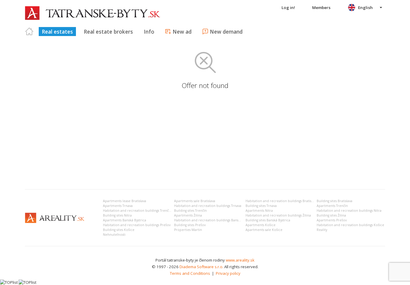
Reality (322, 230)
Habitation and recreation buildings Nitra (349, 210)
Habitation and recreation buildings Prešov (136, 225)
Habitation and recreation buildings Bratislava (281, 201)
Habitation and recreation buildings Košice (350, 225)
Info (149, 31)
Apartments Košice (261, 225)
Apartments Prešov (332, 220)
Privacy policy (228, 273)
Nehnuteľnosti (114, 234)
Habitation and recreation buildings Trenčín (137, 210)
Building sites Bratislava (334, 201)
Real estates (57, 31)
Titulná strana (29, 31)
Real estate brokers (108, 31)
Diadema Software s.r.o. (201, 266)
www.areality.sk (240, 260)
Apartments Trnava (118, 206)
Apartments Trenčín (332, 206)
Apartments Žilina (188, 215)
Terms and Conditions (190, 273)
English (365, 7)
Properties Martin (188, 230)
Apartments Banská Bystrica (124, 220)
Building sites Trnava (261, 206)
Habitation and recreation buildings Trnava (207, 206)
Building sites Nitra (117, 215)
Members (321, 7)
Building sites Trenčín (190, 210)
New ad (182, 31)
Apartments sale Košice (264, 230)
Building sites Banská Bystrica (268, 220)
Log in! (288, 7)
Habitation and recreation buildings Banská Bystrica (214, 220)
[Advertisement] (205, 140)
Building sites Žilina (331, 215)
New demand (226, 31)
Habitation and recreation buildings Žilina (278, 215)
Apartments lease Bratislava (124, 201)
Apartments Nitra (259, 210)
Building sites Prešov (190, 225)
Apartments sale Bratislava (194, 201)
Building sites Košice (118, 230)
